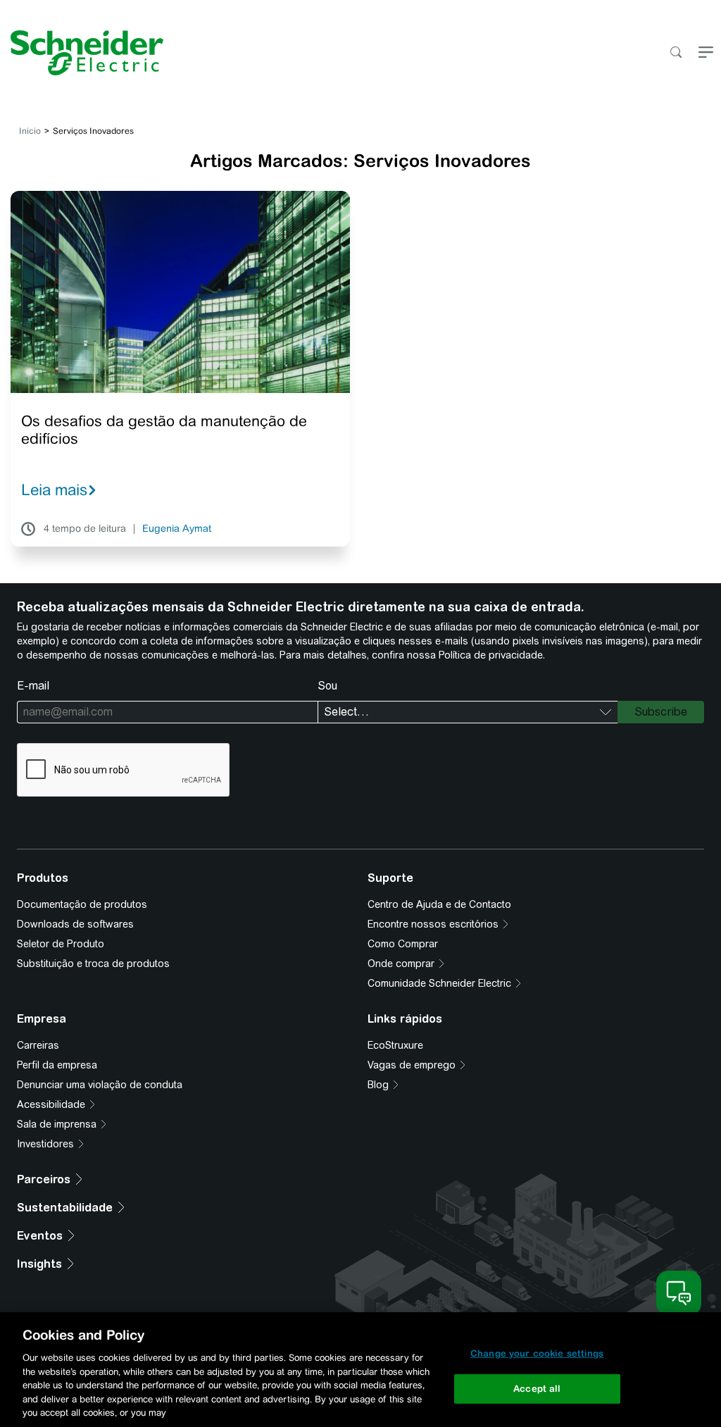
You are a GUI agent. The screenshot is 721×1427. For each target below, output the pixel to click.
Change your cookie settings (537, 1353)
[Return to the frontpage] (81, 53)
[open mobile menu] (706, 53)
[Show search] (675, 53)
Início (30, 131)
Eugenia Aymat (176, 529)
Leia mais (54, 489)
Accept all (536, 1388)
